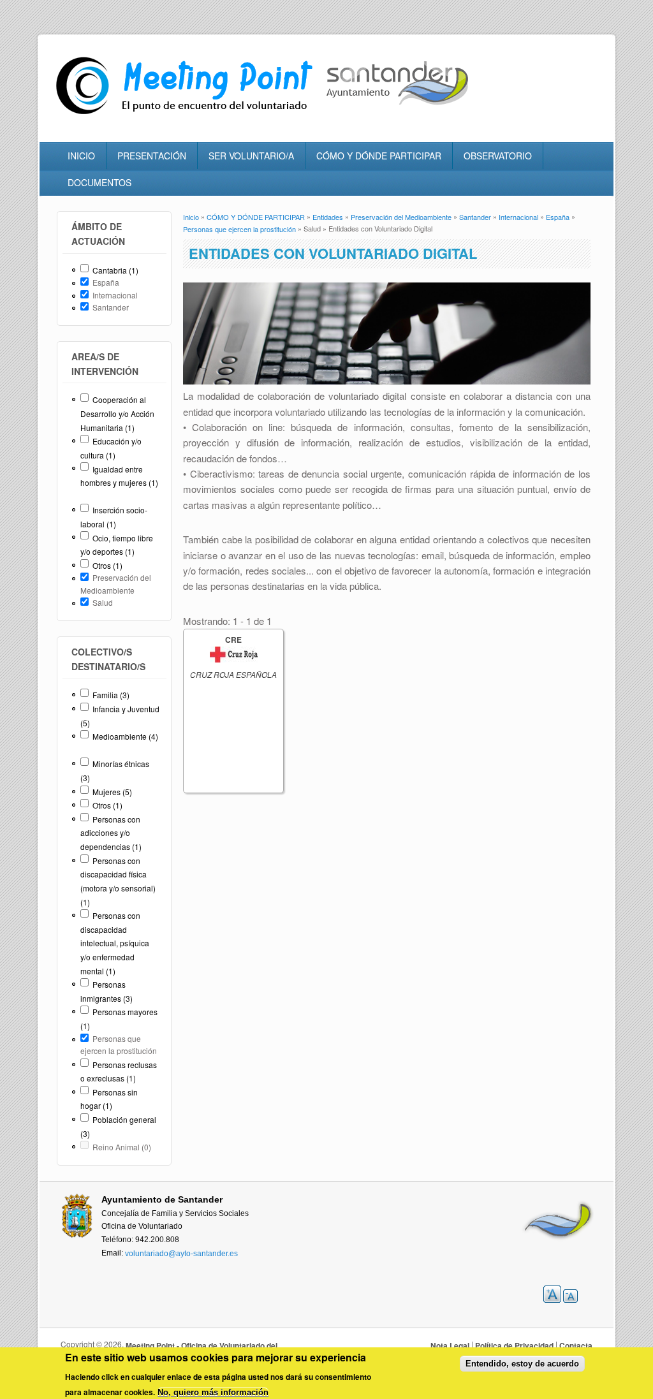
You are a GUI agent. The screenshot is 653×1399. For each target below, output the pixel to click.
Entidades (327, 217)
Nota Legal (449, 1345)
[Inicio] (187, 114)
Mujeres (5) (112, 791)
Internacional (518, 217)
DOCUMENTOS (99, 182)
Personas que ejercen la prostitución (239, 229)
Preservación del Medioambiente (401, 217)
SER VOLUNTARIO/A (251, 155)
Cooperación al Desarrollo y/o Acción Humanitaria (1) (117, 413)
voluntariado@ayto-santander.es (181, 1253)
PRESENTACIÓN (151, 155)
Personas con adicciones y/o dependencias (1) (111, 833)
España (557, 217)
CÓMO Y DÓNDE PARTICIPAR (378, 155)
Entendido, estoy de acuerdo (522, 1363)
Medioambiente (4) (125, 736)
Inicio (191, 217)
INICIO (81, 155)
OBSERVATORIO (498, 155)
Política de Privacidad (514, 1345)
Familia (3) (110, 694)
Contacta (575, 1345)
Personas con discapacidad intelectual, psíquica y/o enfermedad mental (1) (114, 943)
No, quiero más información (213, 1392)
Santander (475, 217)
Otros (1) (107, 565)
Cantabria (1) (115, 270)
